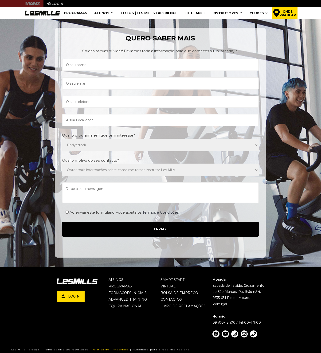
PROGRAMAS (75, 13)
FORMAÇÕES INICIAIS (128, 293)
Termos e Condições (160, 212)
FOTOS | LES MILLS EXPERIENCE (149, 13)
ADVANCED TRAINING (128, 299)
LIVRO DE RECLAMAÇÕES (183, 306)
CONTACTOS (171, 299)
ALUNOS (102, 13)
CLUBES (257, 13)
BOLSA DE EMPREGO (179, 293)
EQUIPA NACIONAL (125, 306)
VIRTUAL (168, 286)
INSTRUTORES (225, 13)
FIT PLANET (194, 13)
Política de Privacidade (110, 349)
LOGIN (74, 296)
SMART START (172, 280)
